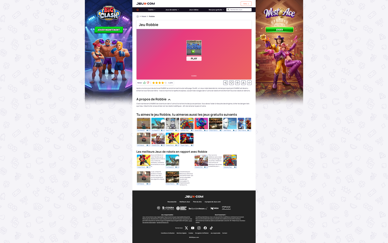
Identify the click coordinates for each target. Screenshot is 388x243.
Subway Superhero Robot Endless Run (185, 130)
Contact (224, 233)
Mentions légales (182, 233)
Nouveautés (172, 202)
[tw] (186, 227)
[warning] (243, 82)
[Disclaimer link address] (168, 208)
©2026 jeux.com (194, 237)
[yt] (192, 228)
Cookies (191, 233)
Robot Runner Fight (170, 145)
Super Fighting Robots (185, 145)
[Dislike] (148, 83)
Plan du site (197, 202)
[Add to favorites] (231, 83)
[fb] (205, 227)
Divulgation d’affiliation (202, 233)
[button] (154, 9)
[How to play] (237, 83)
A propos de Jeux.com (213, 202)
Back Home (169, 130)
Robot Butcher (214, 130)
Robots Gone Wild (156, 145)
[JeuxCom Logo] (145, 4)
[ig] (198, 227)
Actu (245, 4)
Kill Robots (141, 145)
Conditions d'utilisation (168, 233)
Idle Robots (227, 130)
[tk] (211, 227)
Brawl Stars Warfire (199, 130)
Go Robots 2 (156, 130)
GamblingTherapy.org (162, 222)
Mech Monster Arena (242, 130)
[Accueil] (137, 9)
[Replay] (249, 83)
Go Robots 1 (141, 130)
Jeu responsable (215, 233)
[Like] (144, 83)
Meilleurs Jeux (185, 202)
